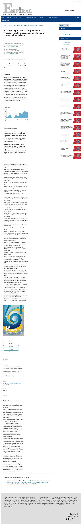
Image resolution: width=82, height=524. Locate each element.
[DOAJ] (70, 80)
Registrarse (42, 17)
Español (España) (67, 34)
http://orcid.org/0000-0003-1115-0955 (11, 53)
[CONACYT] (70, 59)
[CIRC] (70, 52)
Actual (15, 17)
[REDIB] (70, 130)
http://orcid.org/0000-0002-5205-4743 (11, 46)
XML (12, 343)
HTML (11, 349)
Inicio (2, 17)
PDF (12, 341)
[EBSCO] (70, 87)
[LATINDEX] (70, 101)
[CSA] (70, 66)
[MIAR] (70, 116)
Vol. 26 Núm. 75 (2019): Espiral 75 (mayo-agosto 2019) (25, 25)
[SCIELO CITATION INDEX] (70, 137)
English (64, 32)
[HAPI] (70, 94)
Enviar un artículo (64, 25)
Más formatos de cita (9, 376)
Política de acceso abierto (53, 17)
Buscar (78, 17)
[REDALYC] (70, 123)
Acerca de (8, 17)
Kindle (11, 352)
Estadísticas (5, 20)
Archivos (21, 17)
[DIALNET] (70, 73)
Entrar (79, 1)
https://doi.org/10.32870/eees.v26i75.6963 (16, 59)
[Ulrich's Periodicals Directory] (70, 151)
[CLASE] (70, 158)
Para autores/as (66, 44)
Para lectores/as (66, 42)
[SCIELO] (70, 144)
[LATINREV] (70, 108)
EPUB (11, 346)
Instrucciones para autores (32, 17)
